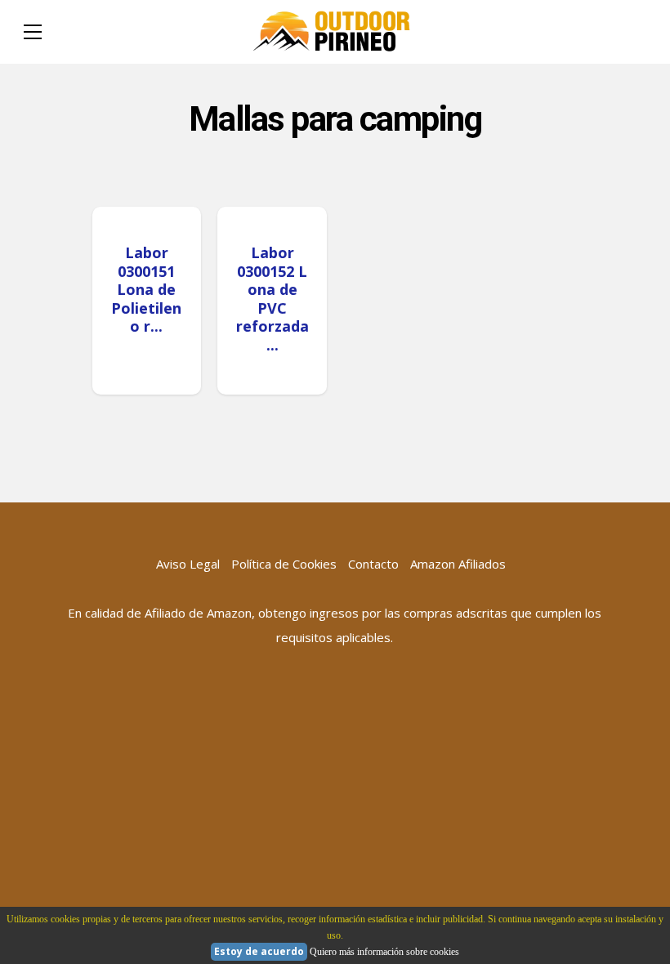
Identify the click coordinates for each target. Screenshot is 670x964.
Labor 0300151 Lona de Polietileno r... (146, 289)
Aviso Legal (188, 564)
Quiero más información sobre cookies (384, 951)
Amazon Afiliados (458, 564)
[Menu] (32, 32)
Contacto (373, 564)
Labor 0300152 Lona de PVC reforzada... (272, 299)
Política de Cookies (284, 564)
